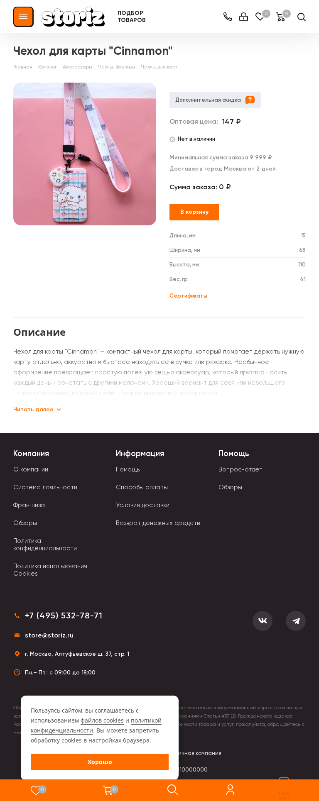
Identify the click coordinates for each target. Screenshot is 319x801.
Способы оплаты (142, 487)
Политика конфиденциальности (45, 544)
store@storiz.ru (49, 635)
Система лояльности (45, 487)
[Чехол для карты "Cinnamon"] (84, 154)
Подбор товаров (132, 17)
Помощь (128, 469)
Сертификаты (188, 296)
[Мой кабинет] (243, 16)
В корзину (194, 211)
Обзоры (25, 523)
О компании (30, 469)
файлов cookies (102, 720)
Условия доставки (142, 505)
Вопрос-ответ (240, 469)
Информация (140, 453)
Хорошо (100, 762)
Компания (31, 453)
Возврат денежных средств (158, 523)
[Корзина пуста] (108, 790)
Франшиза (29, 505)
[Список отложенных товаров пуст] (36, 790)
